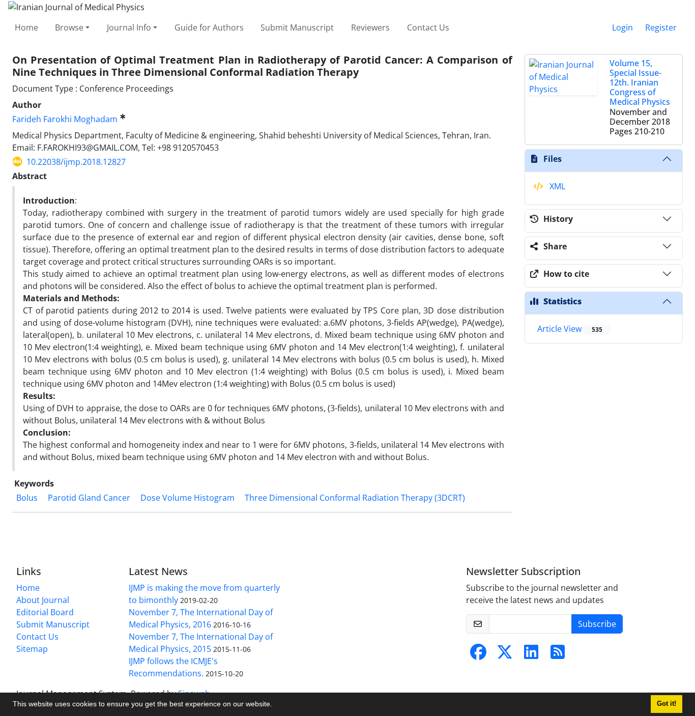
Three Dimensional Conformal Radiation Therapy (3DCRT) (355, 497)
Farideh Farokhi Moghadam (65, 119)
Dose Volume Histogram (187, 497)
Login (622, 27)
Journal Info (129, 27)
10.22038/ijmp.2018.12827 (76, 161)
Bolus (27, 497)
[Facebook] (478, 655)
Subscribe (597, 623)
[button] (275, 705)
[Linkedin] (531, 655)
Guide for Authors (209, 27)
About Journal (42, 600)
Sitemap (32, 648)
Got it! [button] (666, 703)
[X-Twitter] (505, 655)
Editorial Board (45, 612)
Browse (69, 27)
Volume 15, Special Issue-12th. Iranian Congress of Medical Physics (640, 83)
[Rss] (557, 655)
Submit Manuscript (297, 27)
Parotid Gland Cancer (89, 497)
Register (661, 27)
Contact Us (428, 27)
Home (26, 27)
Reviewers (370, 27)
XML (556, 186)
